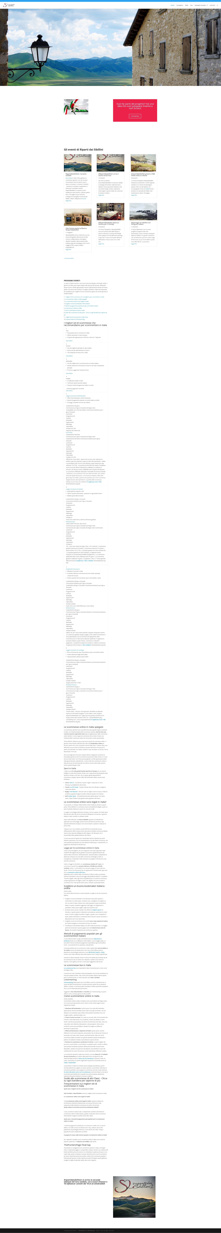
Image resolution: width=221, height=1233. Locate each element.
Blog (186, 5)
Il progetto (180, 5)
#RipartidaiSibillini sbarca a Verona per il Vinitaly (108, 223)
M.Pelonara (91, 1230)
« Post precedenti (69, 258)
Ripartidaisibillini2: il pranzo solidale (76, 174)
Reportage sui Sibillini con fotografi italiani (141, 223)
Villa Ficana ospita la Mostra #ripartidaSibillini (76, 229)
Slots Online (69, 178)
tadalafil (147, 189)
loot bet (84, 198)
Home (172, 5)
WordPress (82, 1230)
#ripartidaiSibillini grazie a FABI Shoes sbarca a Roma (143, 174)
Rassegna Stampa (200, 5)
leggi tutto (68, 200)
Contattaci (135, 116)
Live (191, 5)
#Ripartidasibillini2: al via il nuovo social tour (108, 174)
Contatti (212, 5)
